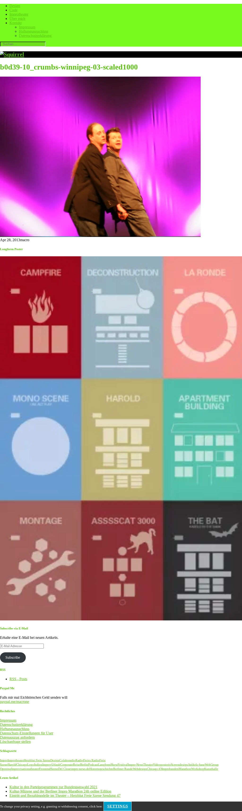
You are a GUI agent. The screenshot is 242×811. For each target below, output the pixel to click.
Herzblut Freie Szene (37, 760)
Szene (54, 769)
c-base (201, 764)
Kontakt (15, 23)
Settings (117, 806)
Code (13, 10)
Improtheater (18, 14)
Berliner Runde (123, 769)
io (169, 764)
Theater (148, 764)
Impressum (27, 27)
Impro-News (135, 764)
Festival (123, 764)
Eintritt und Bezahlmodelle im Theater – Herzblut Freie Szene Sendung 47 (65, 796)
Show (114, 764)
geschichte (106, 769)
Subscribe (12, 657)
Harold (12, 764)
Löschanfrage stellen (15, 742)
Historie (94, 769)
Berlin (84, 764)
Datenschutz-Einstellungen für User (26, 733)
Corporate (66, 764)
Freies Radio (91, 760)
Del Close (64, 769)
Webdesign (140, 769)
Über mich (17, 19)
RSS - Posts (18, 679)
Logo (30, 764)
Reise (76, 764)
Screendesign (179, 764)
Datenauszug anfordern (17, 737)
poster (164, 764)
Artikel (192, 764)
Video (156, 764)
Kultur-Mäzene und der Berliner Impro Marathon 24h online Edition (60, 791)
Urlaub (56, 764)
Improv (47, 764)
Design (14, 6)
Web (208, 764)
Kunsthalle (211, 769)
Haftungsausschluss (33, 31)
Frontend (45, 769)
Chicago (21, 764)
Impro (4, 760)
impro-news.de (80, 769)
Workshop (197, 769)
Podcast (93, 764)
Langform (104, 764)
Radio (79, 760)
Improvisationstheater (25, 769)
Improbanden (170, 769)
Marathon (185, 769)
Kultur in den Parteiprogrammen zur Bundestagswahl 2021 (53, 787)
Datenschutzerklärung (35, 36)
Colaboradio (67, 760)
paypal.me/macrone (14, 702)
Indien (38, 764)
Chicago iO (154, 769)
